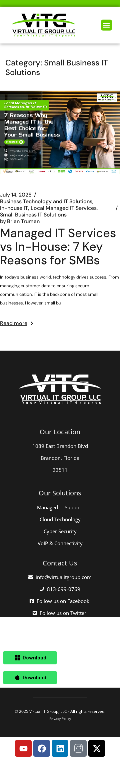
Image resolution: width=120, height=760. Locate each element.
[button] (106, 25)
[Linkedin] (60, 748)
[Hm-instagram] (78, 748)
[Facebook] (41, 748)
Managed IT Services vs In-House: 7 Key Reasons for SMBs (58, 246)
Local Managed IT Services (64, 208)
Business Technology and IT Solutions (46, 201)
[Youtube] (23, 748)
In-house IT (14, 208)
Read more (13, 323)
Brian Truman (20, 221)
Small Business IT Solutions (33, 214)
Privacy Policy (60, 718)
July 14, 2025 (16, 195)
